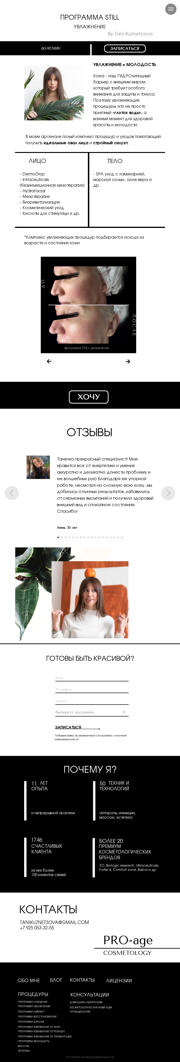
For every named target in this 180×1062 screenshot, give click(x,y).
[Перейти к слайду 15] (110, 537)
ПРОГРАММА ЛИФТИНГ (31, 1011)
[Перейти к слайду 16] (114, 537)
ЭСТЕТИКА (24, 1050)
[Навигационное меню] (170, 9)
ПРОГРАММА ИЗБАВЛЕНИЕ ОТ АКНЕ (39, 1027)
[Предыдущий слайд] (12, 493)
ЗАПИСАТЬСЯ (68, 727)
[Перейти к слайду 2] (62, 537)
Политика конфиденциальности (90, 1057)
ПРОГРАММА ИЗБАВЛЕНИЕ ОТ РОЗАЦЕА (41, 1031)
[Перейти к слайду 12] (99, 537)
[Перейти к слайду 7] (80, 537)
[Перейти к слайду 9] (88, 537)
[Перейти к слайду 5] (73, 537)
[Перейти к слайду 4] (69, 537)
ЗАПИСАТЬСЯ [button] (124, 48)
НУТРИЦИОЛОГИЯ (80, 1011)
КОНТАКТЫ (82, 979)
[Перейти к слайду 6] (77, 537)
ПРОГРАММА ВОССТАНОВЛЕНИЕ (37, 1016)
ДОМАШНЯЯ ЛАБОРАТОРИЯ (86, 1002)
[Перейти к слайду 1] (58, 537)
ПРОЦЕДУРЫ (33, 994)
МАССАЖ (23, 1046)
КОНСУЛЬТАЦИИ (89, 994)
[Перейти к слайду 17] (118, 537)
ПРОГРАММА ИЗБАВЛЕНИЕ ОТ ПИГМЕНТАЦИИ (44, 1036)
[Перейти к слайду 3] (65, 537)
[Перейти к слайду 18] (122, 537)
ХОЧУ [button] (89, 397)
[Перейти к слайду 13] (103, 537)
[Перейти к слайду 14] (107, 537)
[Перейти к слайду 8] (84, 537)
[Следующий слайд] (168, 493)
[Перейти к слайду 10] (92, 537)
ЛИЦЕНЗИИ (119, 980)
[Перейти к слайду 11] (95, 537)
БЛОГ (56, 979)
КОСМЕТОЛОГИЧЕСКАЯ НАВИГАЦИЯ (91, 1007)
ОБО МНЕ (29, 980)
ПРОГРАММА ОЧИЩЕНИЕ (33, 1001)
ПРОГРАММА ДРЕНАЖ (31, 1021)
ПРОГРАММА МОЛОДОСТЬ (33, 1041)
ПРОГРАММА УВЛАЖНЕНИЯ (34, 1006)
